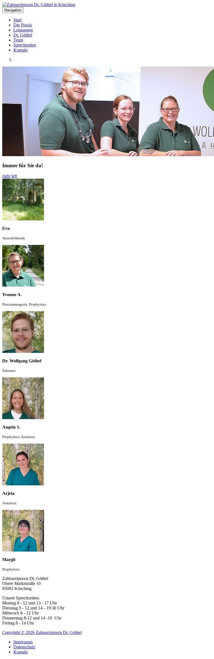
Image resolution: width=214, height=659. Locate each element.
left (14, 176)
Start (17, 20)
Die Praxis (22, 25)
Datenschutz (24, 647)
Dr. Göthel (22, 35)
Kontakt (20, 50)
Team (18, 40)
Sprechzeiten (24, 45)
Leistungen (23, 30)
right (6, 176)
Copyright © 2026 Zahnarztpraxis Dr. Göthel (42, 632)
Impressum (23, 642)
